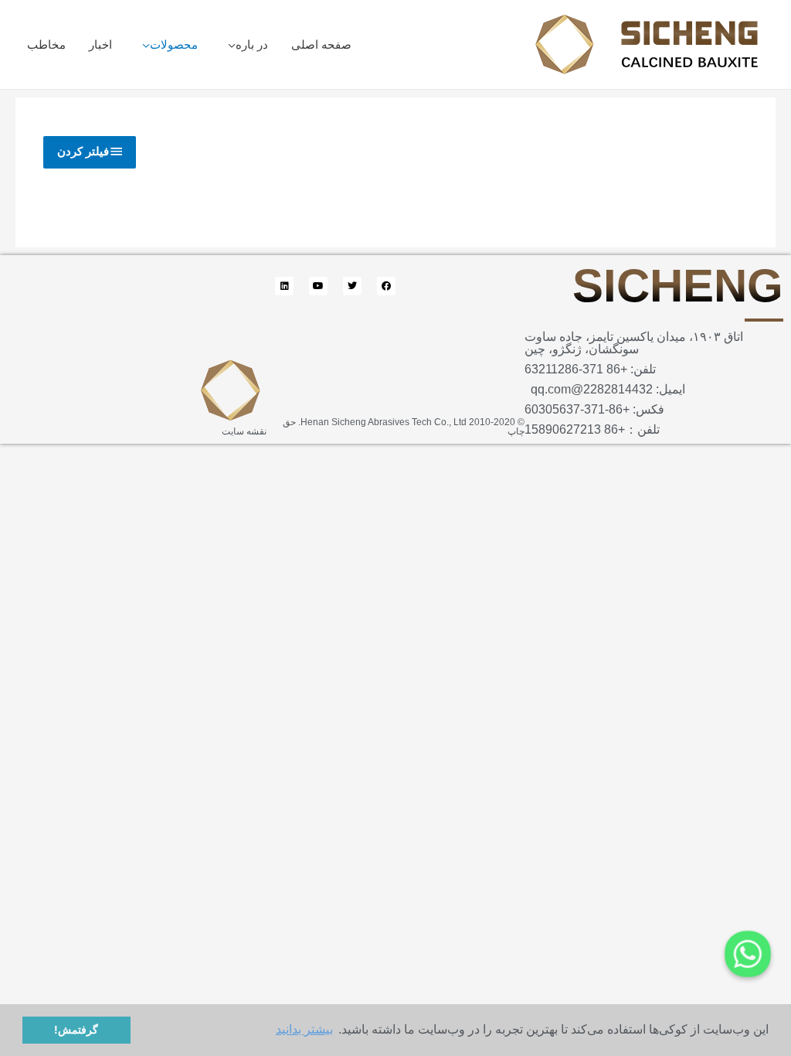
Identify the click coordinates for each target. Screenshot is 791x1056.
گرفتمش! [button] (76, 1030)
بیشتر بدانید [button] (304, 1029)
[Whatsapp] (748, 954)
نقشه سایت (244, 431)
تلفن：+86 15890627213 (592, 429)
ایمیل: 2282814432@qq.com (605, 389)
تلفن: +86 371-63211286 (590, 369)
